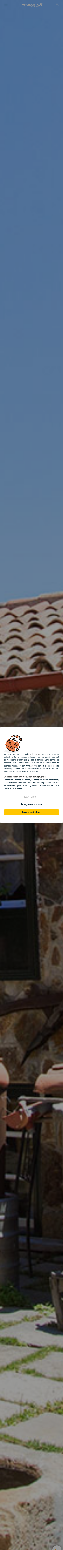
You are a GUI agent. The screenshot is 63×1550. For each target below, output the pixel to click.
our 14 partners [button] (34, 754)
